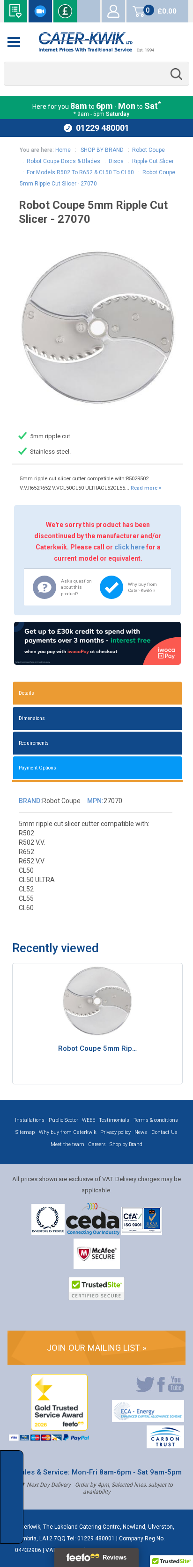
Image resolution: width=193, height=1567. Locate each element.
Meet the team (67, 1144)
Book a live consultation (40, 11)
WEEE (88, 1120)
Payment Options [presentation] (37, 768)
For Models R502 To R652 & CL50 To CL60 (80, 172)
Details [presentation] (26, 693)
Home (63, 150)
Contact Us (164, 1132)
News (140, 1132)
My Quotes (88, 11)
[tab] (97, 693)
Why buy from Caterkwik (67, 1132)
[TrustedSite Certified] (96, 1288)
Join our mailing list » (97, 1348)
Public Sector (63, 1120)
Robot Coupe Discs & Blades (63, 161)
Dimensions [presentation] (32, 718)
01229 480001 (102, 128)
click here (129, 547)
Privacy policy (115, 1132)
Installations (30, 1120)
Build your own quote (15, 11)
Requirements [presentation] (34, 743)
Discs (116, 161)
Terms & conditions (156, 1120)
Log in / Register (113, 11)
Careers (97, 1144)
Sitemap (25, 1132)
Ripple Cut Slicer (153, 161)
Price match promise (65, 11)
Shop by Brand (126, 1144)
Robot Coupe (148, 150)
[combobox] (96, 74)
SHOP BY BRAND (101, 150)
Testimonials (114, 1120)
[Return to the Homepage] (96, 42)
